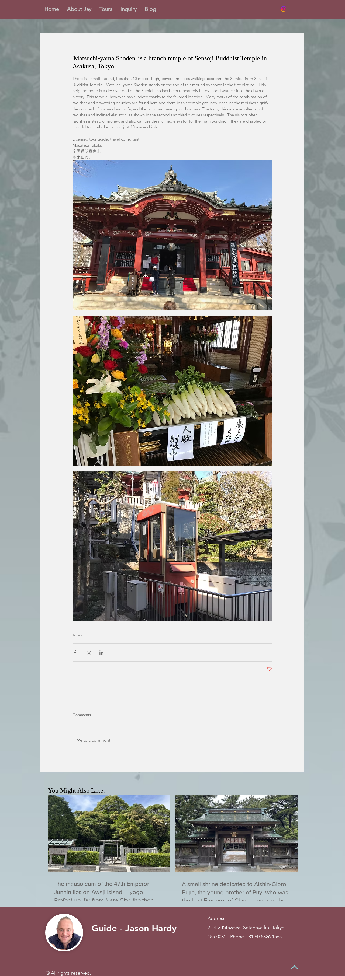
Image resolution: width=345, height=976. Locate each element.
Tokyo (77, 635)
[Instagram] (283, 9)
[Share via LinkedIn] (101, 652)
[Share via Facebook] (75, 652)
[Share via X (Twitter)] (88, 652)
